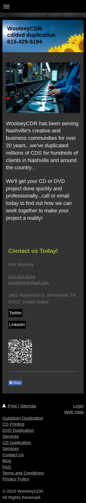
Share (16, 382)
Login (78, 406)
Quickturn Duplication (22, 418)
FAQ (6, 467)
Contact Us (13, 454)
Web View (74, 412)
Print (12, 406)
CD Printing (13, 424)
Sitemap (28, 406)
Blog (6, 460)
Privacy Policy (15, 479)
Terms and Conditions (23, 473)
